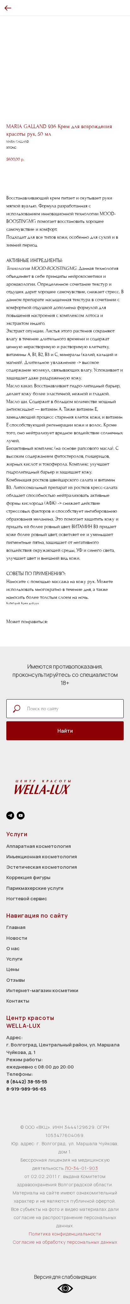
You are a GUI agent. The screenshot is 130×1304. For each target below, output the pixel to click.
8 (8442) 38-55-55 (26, 1081)
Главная (16, 927)
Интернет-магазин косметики (42, 990)
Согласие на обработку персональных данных (65, 1242)
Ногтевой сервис (26, 898)
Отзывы (15, 980)
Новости (16, 938)
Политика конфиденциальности (65, 1234)
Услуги (14, 959)
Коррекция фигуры (28, 877)
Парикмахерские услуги (34, 888)
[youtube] (21, 815)
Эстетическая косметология (41, 867)
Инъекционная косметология (41, 856)
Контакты (17, 1000)
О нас (13, 948)
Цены (12, 969)
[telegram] (10, 815)
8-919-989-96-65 (26, 1089)
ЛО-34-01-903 (81, 1168)
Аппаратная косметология (38, 846)
